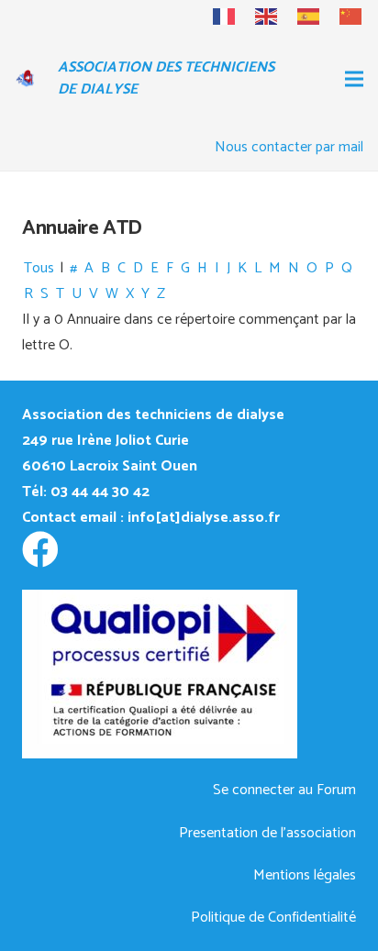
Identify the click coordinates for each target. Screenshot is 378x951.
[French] (216, 16)
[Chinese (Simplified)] (342, 16)
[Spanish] (300, 16)
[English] (258, 16)
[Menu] (354, 79)
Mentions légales (304, 875)
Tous (39, 268)
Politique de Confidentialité (273, 917)
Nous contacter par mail (289, 147)
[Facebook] (40, 549)
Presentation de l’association (267, 833)
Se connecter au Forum (284, 790)
